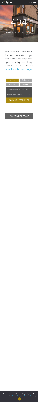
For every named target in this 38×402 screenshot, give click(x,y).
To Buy (12, 80)
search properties (20, 100)
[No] (35, 397)
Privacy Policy (16, 396)
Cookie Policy (28, 396)
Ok (19, 399)
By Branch (26, 80)
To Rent (12, 84)
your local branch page (19, 69)
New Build (26, 84)
